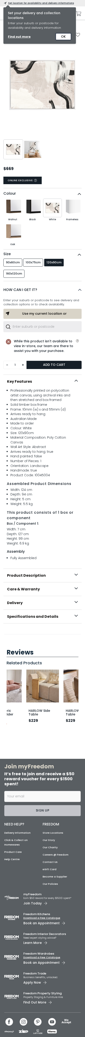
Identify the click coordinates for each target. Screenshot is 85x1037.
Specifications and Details (32, 616)
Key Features (19, 381)
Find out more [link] (19, 36)
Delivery (15, 602)
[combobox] (42, 326)
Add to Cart (54, 364)
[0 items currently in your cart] (77, 14)
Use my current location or (44, 313)
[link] (42, 633)
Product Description (26, 575)
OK (63, 36)
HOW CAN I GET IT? (20, 289)
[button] (42, 290)
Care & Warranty (23, 589)
